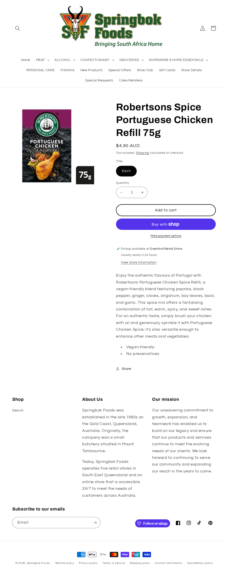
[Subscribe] (95, 522)
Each (126, 171)
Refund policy (64, 563)
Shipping (142, 152)
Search (18, 410)
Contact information (168, 563)
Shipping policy (140, 563)
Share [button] (126, 369)
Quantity (122, 182)
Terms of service (113, 563)
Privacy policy (88, 563)
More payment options (166, 235)
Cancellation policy (200, 563)
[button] (17, 28)
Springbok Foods (38, 563)
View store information (139, 262)
